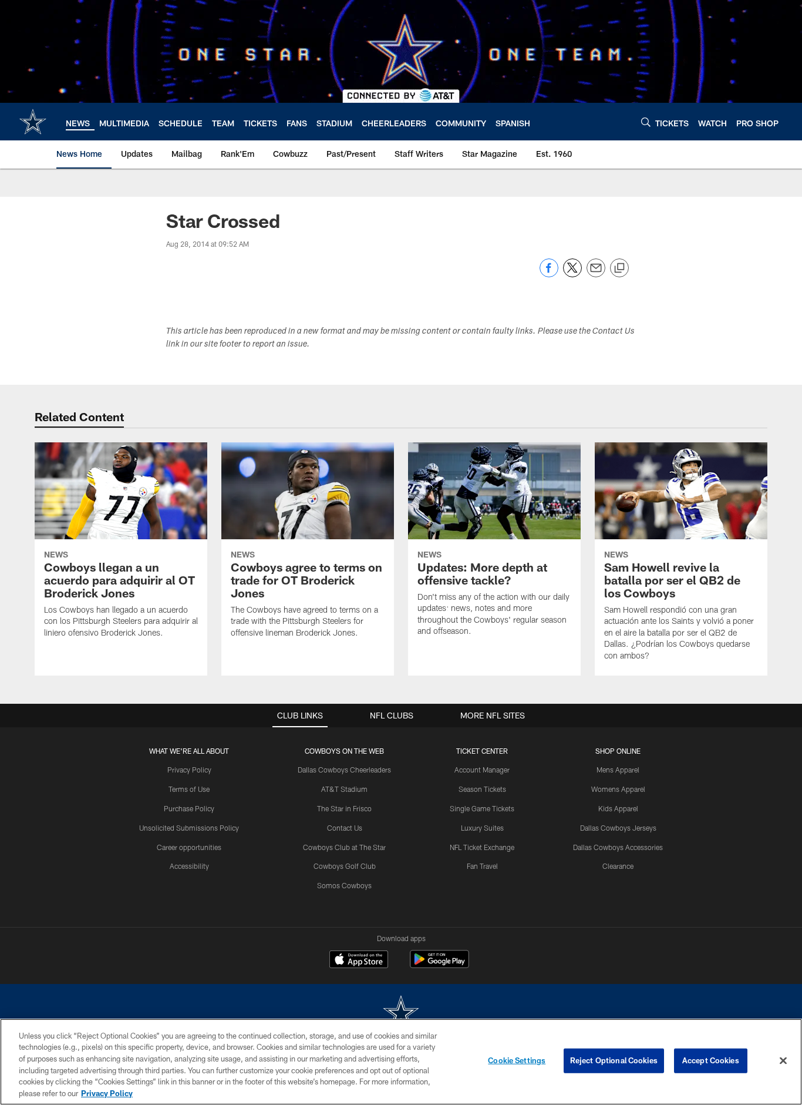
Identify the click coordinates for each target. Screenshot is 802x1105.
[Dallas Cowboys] (401, 1013)
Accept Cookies (710, 1060)
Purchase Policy (189, 808)
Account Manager (482, 769)
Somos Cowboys (344, 885)
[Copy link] (619, 268)
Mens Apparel (618, 769)
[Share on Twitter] (572, 274)
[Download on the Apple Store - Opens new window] (359, 960)
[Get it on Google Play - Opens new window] (439, 964)
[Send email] (596, 274)
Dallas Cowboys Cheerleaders (344, 769)
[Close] (783, 1061)
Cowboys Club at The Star (344, 847)
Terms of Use (189, 789)
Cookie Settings (516, 1060)
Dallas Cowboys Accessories (618, 847)
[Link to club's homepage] (33, 122)
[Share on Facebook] (549, 274)
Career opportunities (189, 847)
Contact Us (344, 828)
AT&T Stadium (344, 789)
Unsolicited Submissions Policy (189, 828)
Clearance (617, 866)
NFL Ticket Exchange (482, 847)
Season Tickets (482, 789)
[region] (401, 1062)
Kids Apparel (618, 808)
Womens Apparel (618, 789)
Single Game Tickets (482, 808)
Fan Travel (482, 866)
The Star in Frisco (344, 808)
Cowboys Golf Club (345, 866)
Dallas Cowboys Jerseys (618, 828)
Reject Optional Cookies (614, 1060)
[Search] (646, 122)
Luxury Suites (482, 828)
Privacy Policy (189, 769)
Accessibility (189, 866)
